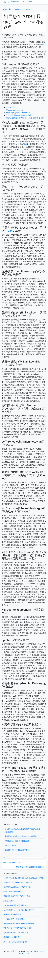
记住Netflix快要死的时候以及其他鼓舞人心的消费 (23, 878)
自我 (26, 1)
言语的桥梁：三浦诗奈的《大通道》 (17, 928)
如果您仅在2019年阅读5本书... (16, 850)
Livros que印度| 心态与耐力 (14, 905)
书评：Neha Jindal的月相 (13, 891)
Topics (36, 951)
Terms (41, 951)
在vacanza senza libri (15, 110)
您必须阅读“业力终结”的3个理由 (16, 932)
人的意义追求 (8, 901)
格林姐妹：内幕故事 (11, 937)
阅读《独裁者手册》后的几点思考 (16, 896)
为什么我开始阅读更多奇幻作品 (18, 115)
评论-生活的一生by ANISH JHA (19, 112)
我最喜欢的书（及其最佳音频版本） (30, 867)
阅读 (30, 1)
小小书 (6, 2)
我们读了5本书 (10, 845)
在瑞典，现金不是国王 (12, 914)
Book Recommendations (19, 9)
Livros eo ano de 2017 (12, 863)
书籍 (12, 1)
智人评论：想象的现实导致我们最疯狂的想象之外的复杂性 (23, 830)
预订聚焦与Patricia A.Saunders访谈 (17, 882)
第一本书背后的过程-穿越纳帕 (15, 942)
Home (4, 9)
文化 (23, 1)
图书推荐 (17, 1)
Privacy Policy (24, 953)
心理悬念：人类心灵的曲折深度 (16, 841)
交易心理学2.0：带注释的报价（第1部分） (20, 910)
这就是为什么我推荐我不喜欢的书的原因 (20, 836)
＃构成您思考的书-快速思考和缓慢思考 (19, 923)
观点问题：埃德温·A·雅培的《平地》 (17, 887)
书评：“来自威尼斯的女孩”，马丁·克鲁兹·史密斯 (25, 118)
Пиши (8, 107)
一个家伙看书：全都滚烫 (13, 919)
